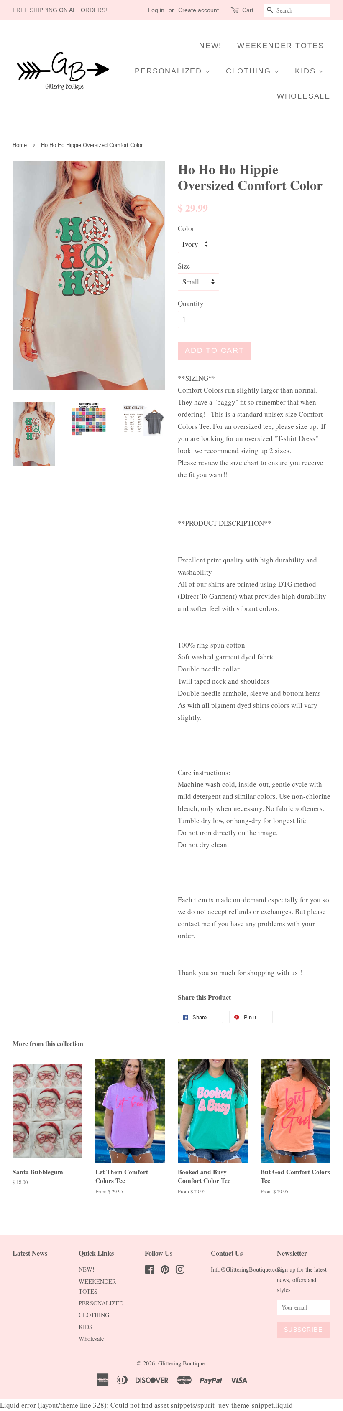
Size (184, 266)
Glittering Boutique (181, 1363)
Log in (156, 10)
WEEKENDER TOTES (280, 45)
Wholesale (303, 96)
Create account (198, 10)
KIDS (306, 71)
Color (186, 228)
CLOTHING (250, 71)
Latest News (30, 1253)
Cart (247, 10)
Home (20, 145)
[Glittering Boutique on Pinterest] (164, 1271)
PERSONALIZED (170, 71)
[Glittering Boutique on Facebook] (149, 1271)
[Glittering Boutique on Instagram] (179, 1271)
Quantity (191, 303)
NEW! (210, 45)
